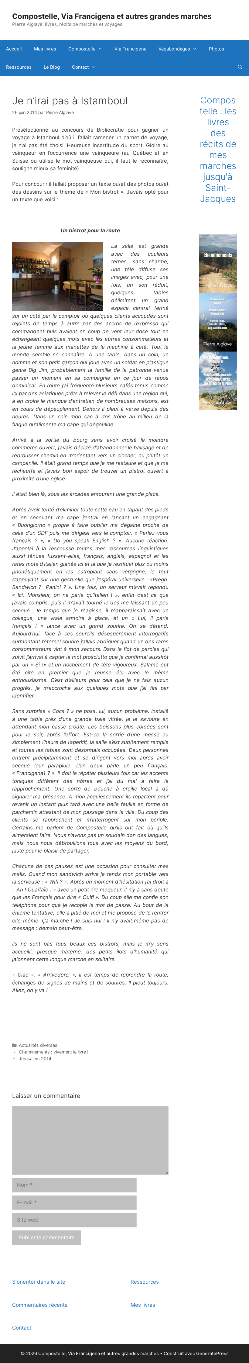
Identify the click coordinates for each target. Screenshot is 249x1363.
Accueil (14, 49)
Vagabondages (174, 49)
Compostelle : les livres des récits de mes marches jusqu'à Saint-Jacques (218, 149)
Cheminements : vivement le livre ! (53, 1051)
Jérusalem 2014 (35, 1058)
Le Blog (52, 67)
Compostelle (82, 49)
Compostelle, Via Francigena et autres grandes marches (111, 16)
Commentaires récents (39, 1305)
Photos (216, 49)
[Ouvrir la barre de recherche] (240, 67)
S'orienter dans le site (38, 1282)
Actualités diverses (38, 1045)
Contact (80, 67)
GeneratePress (212, 1353)
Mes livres (45, 49)
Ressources (19, 67)
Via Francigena (130, 49)
